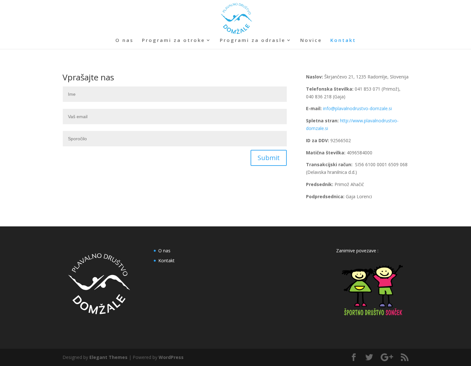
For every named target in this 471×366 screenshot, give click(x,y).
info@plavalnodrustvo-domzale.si (357, 108)
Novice (311, 40)
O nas (124, 40)
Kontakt (343, 40)
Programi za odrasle (252, 40)
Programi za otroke (173, 40)
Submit (269, 157)
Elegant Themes (108, 357)
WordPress (171, 357)
